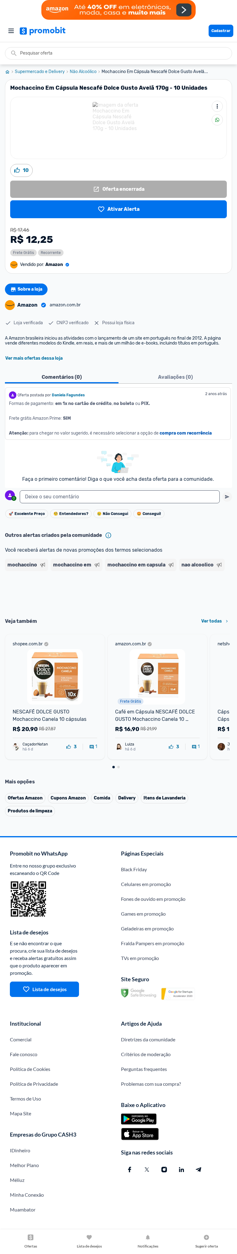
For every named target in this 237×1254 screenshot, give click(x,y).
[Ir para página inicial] (10, 71)
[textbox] (119, 496)
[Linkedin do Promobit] (181, 1169)
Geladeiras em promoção (147, 928)
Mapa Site (20, 1113)
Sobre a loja (30, 289)
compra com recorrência (186, 433)
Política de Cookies (30, 1069)
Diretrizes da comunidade (148, 1039)
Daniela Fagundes (68, 395)
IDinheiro (20, 1150)
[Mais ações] (217, 106)
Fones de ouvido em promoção (153, 899)
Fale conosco (23, 1054)
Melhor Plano (24, 1165)
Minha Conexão (27, 1195)
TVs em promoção (140, 958)
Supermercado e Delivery (40, 71)
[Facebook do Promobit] (129, 1169)
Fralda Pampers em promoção (152, 943)
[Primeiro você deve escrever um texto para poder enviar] (227, 497)
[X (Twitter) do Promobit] (147, 1169)
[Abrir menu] (11, 30)
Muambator (22, 1209)
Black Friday (134, 869)
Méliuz (17, 1180)
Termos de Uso (25, 1098)
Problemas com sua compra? (151, 1084)
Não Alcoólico (83, 71)
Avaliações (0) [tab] (175, 377)
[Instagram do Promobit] (164, 1169)
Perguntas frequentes (144, 1069)
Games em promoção (143, 914)
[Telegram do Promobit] (198, 1169)
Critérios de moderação (146, 1054)
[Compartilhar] (217, 119)
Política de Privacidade (34, 1084)
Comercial (20, 1039)
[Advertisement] (118, 592)
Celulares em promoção (146, 884)
